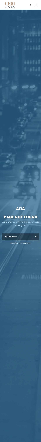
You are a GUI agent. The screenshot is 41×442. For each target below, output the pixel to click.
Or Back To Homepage (20, 243)
